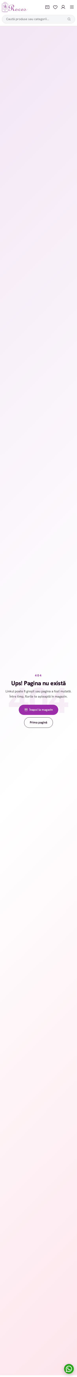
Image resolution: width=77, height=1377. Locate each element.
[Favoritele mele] (55, 7)
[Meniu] (72, 7)
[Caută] (69, 19)
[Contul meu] (63, 7)
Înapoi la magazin (41, 710)
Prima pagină (38, 722)
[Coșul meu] (47, 7)
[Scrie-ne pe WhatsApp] (69, 1369)
